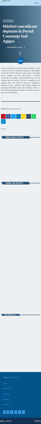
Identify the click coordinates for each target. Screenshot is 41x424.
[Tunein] (4, 412)
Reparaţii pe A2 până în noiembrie (19, 147)
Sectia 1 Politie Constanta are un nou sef (16, 350)
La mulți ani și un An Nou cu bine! (22, 340)
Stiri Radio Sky (15, 109)
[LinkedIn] (8, 412)
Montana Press (14, 377)
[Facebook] (19, 412)
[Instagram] (15, 412)
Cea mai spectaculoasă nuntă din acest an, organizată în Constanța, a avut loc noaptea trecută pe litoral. (20, 322)
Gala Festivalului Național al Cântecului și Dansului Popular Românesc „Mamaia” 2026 (20, 220)
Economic (8, 21)
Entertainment (9, 298)
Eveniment (7, 144)
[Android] (23, 412)
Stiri (5, 214)
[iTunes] (11, 412)
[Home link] (5, 2)
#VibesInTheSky (10, 302)
